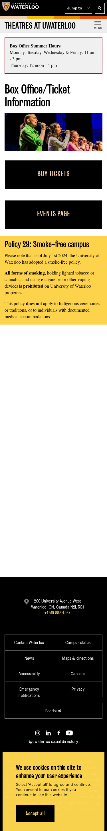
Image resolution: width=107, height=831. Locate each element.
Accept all (35, 813)
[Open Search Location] (100, 8)
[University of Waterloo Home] (20, 8)
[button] (78, 8)
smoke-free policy (64, 262)
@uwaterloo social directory (53, 741)
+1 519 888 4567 (57, 612)
